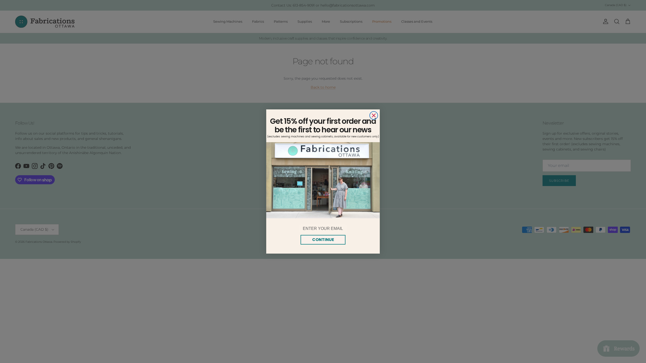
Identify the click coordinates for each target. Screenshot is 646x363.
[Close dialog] (374, 115)
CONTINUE (323, 240)
